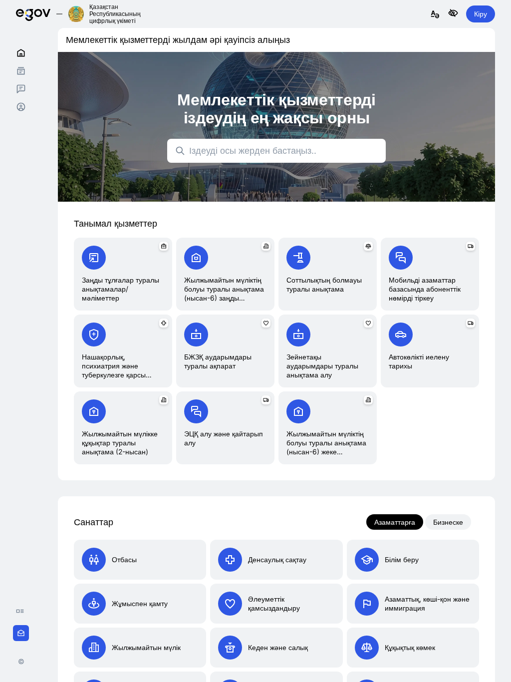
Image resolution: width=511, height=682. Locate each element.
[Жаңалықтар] (22, 611)
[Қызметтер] (21, 71)
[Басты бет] (21, 53)
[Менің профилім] (21, 107)
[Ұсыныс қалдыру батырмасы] (21, 633)
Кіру (480, 13)
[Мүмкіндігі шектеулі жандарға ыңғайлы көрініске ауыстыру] (453, 13)
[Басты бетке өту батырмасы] (33, 13)
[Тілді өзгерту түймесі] (435, 14)
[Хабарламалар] (21, 89)
